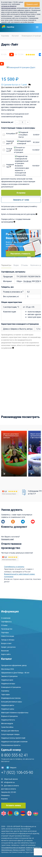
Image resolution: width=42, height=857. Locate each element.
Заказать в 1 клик (21, 199)
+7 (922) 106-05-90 (17, 772)
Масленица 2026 (7, 669)
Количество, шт (7, 122)
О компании (5, 618)
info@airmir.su (9, 782)
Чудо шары (5, 694)
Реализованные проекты (10, 745)
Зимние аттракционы (9, 676)
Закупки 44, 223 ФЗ (8, 792)
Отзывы (24, 265)
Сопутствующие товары (10, 734)
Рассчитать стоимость (20, 253)
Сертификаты (6, 621)
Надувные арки (7, 680)
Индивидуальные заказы (11, 698)
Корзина (4, 799)
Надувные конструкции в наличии (14, 741)
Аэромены (5, 691)
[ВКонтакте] (40, 54)
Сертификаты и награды (14, 566)
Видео (16, 265)
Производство (6, 629)
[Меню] (37, 27)
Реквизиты (5, 795)
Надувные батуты (8, 720)
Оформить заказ (30, 79)
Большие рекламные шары (11, 702)
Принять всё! (32, 4)
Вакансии (5, 651)
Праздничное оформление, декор (14, 665)
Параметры (6, 265)
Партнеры (5, 632)
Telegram (13, 767)
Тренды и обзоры (7, 640)
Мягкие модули (7, 723)
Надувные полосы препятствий (13, 738)
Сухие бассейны (7, 727)
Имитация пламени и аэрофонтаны (14, 712)
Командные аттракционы (11, 687)
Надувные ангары (8, 683)
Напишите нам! (7, 539)
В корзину (21, 192)
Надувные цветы (7, 705)
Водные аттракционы (9, 716)
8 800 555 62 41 (14, 755)
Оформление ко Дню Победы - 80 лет (15, 673)
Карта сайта (5, 654)
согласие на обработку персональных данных (8, 7)
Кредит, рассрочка (8, 647)
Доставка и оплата (11, 785)
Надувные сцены (7, 709)
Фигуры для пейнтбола (10, 731)
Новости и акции (7, 636)
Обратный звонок (11, 779)
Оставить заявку (13, 805)
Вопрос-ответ (6, 643)
